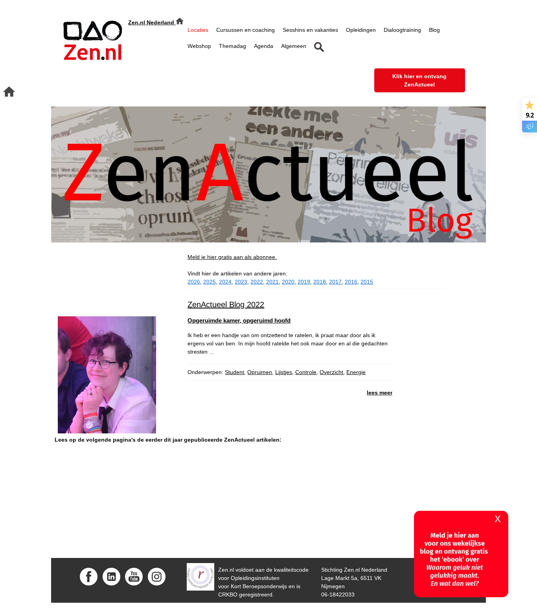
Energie (356, 372)
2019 (304, 282)
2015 (366, 282)
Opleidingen (361, 30)
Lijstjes (283, 372)
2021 (272, 282)
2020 (288, 282)
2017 (335, 282)
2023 (241, 282)
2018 (319, 282)
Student (234, 372)
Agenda (263, 46)
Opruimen (259, 372)
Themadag (232, 46)
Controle (305, 372)
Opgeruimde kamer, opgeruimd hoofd (239, 320)
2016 (351, 282)
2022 (256, 282)
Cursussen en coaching (245, 30)
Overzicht (331, 372)
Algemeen (293, 46)
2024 (225, 282)
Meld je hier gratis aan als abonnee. (232, 257)
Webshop (199, 46)
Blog (434, 30)
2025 (209, 282)
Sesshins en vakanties (310, 30)
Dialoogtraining (402, 30)
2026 (194, 282)
